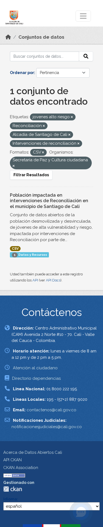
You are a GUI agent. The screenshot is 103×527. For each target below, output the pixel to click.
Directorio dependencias (36, 378)
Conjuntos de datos (41, 37)
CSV (15, 249)
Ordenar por (22, 72)
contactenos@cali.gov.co (51, 409)
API (35, 280)
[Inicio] (8, 37)
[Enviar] (86, 56)
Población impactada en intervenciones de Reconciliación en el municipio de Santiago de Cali (49, 201)
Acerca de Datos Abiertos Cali (32, 452)
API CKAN (12, 459)
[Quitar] (72, 117)
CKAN (12, 489)
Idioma (10, 499)
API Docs (53, 280)
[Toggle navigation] (83, 16)
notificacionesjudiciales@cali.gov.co (47, 426)
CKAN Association (20, 467)
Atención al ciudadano (35, 367)
